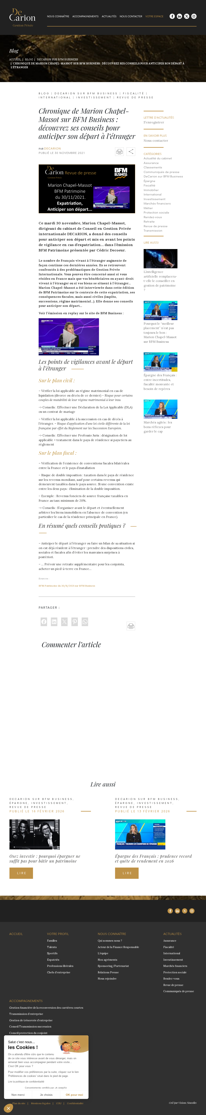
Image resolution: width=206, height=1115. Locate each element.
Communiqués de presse (161, 172)
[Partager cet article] (131, 151)
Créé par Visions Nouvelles (183, 1102)
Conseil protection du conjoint (28, 1033)
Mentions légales (40, 1103)
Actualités (109, 16)
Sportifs (52, 953)
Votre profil (58, 934)
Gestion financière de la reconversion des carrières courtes (46, 1007)
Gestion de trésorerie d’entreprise (31, 1020)
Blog (44, 93)
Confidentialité (75, 1103)
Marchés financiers (157, 203)
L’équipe (103, 953)
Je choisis (46, 1094)
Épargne (149, 181)
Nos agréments (107, 959)
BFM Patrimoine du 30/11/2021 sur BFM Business (67, 585)
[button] (8, 1108)
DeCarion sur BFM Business (86, 93)
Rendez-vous (153, 217)
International (55, 97)
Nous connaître (58, 16)
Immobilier (151, 190)
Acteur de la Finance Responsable (118, 947)
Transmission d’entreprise (26, 1014)
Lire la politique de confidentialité (26, 1081)
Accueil (16, 934)
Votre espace (154, 16)
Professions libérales (60, 966)
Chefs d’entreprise (58, 972)
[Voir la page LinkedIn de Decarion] (179, 16)
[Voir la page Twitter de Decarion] (186, 16)
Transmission (153, 230)
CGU (58, 1103)
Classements (153, 167)
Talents (52, 947)
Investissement (94, 97)
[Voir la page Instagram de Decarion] (194, 16)
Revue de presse (135, 97)
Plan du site (18, 1103)
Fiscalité (133, 93)
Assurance (151, 163)
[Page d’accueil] (22, 17)
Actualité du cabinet (158, 158)
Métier (148, 208)
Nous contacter (131, 16)
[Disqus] (103, 707)
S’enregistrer (154, 122)
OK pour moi (74, 1094)
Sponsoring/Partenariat (113, 966)
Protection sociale (156, 212)
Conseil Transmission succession (30, 1026)
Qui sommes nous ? (110, 940)
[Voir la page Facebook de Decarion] (172, 16)
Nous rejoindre (107, 978)
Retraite (149, 221)
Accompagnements (85, 16)
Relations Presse (108, 972)
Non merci (18, 1094)
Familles (52, 940)
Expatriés (53, 959)
